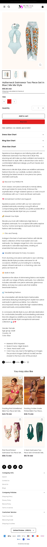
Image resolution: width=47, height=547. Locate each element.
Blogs (4, 488)
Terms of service (7, 508)
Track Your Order (7, 516)
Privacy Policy (6, 500)
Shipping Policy (7, 496)
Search (4, 477)
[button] (4, 6)
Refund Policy (6, 504)
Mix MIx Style (25, 544)
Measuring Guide (7, 520)
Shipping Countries (8, 524)
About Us (5, 484)
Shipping (5, 91)
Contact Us (5, 481)
